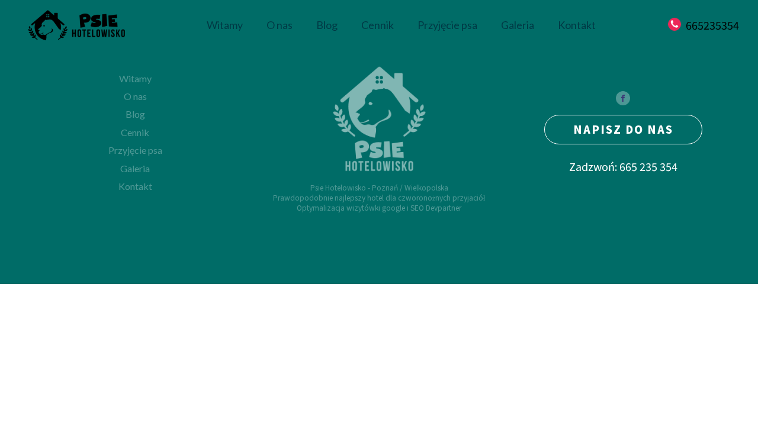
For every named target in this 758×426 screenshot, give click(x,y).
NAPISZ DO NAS (623, 129)
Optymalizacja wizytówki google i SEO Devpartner (379, 207)
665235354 (712, 25)
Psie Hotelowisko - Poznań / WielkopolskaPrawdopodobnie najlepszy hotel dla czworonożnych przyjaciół (379, 192)
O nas (279, 24)
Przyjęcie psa (447, 24)
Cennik (377, 24)
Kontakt (577, 24)
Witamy (225, 24)
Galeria (517, 24)
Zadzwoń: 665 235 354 (623, 166)
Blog (327, 24)
